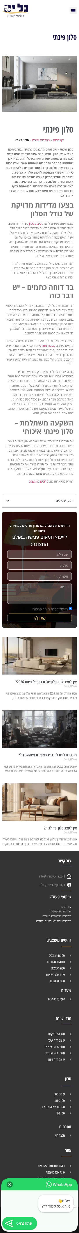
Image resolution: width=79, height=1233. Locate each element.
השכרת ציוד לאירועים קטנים (53, 921)
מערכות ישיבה (41, 140)
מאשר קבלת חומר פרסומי (50, 609)
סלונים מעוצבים (38, 481)
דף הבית (58, 140)
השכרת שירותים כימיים (56, 916)
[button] (73, 10)
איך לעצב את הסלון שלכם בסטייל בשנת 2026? (46, 681)
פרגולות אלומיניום (60, 911)
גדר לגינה (65, 906)
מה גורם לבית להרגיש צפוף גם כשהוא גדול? (47, 754)
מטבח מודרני (47, 345)
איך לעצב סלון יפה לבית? (60, 828)
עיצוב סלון (35, 223)
